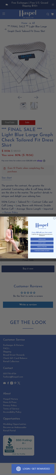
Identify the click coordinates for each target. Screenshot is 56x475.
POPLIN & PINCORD (42, 247)
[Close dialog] (54, 218)
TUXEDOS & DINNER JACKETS (42, 250)
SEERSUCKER (42, 239)
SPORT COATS (42, 243)
